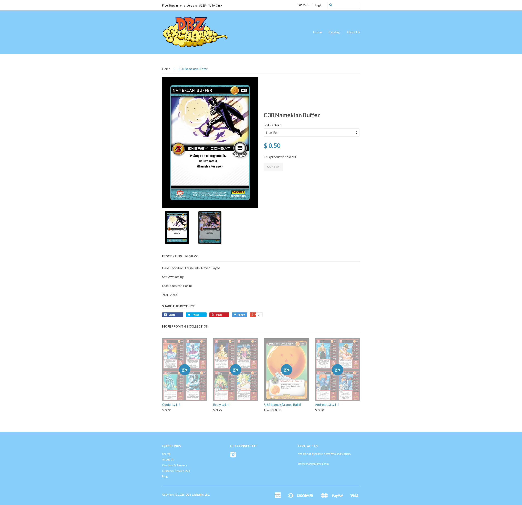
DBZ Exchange (194, 494)
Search (166, 453)
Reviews (192, 256)
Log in (319, 5)
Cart (305, 5)
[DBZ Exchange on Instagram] (233, 456)
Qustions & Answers (174, 465)
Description (172, 256)
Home (317, 32)
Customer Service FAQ (176, 471)
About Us (353, 32)
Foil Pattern (272, 125)
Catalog (334, 32)
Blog (165, 476)
